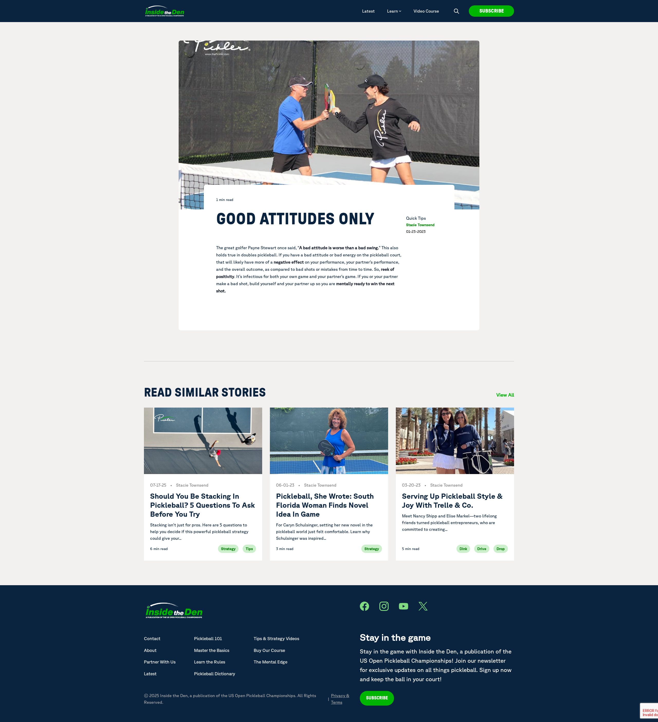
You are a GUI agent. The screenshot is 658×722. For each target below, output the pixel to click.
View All (505, 394)
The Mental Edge (270, 661)
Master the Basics (211, 650)
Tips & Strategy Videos (276, 638)
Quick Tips (416, 218)
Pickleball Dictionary (214, 673)
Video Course (426, 11)
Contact (152, 638)
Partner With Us (160, 661)
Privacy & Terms (340, 699)
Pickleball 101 (208, 638)
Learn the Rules (209, 661)
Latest (368, 11)
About (150, 650)
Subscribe (491, 11)
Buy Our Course (269, 650)
